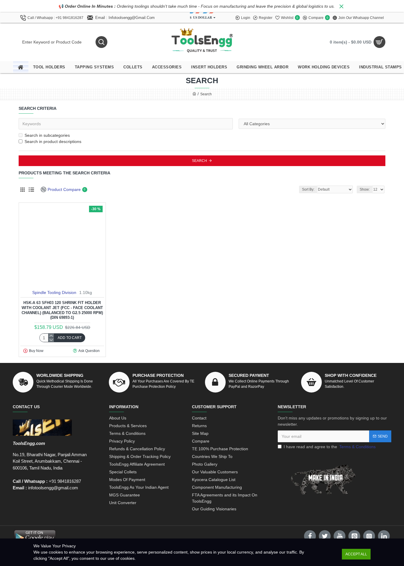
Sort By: (308, 189)
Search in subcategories (47, 135)
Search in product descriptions (53, 141)
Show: (365, 189)
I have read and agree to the (330, 446)
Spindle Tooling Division (54, 292)
